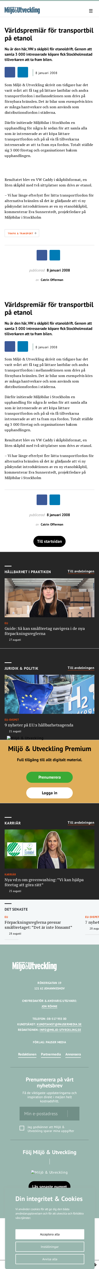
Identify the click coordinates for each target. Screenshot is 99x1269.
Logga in (49, 792)
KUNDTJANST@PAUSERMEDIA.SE (59, 1024)
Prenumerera (49, 777)
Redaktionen (27, 1054)
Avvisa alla (49, 1259)
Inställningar (50, 1247)
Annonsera (73, 1054)
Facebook (43, 1161)
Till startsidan (49, 541)
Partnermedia (51, 1054)
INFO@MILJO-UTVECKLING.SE (60, 1030)
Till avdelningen (81, 571)
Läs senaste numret (49, 1186)
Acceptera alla (50, 1234)
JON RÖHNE (50, 1006)
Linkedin (56, 1161)
